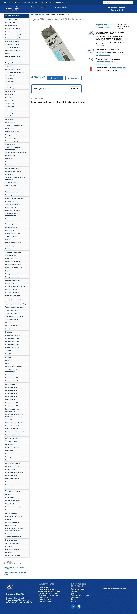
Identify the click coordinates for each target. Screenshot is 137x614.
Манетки (8, 249)
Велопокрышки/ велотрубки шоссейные (14, 415)
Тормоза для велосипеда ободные (16, 304)
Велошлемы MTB (11, 475)
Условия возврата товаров (80, 595)
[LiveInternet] (104, 585)
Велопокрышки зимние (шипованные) (12, 410)
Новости (74, 599)
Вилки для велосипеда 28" (14, 435)
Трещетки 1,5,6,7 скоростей (14, 316)
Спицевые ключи (10, 525)
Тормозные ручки (11, 313)
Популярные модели (15, 72)
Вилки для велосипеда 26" (14, 428)
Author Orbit (9, 100)
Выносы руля (9, 230)
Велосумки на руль (11, 135)
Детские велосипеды (12, 44)
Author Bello (9, 78)
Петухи (7, 271)
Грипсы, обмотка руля (12, 233)
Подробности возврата (103, 64)
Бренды (7, 2)
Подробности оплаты (103, 55)
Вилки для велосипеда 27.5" (14, 432)
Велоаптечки (9, 497)
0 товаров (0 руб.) (117, 10)
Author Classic (9, 82)
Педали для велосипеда (13, 261)
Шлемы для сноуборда (12, 555)
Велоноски (8, 454)
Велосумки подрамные (12, 138)
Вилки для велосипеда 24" (14, 425)
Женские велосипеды (12, 47)
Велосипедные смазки (12, 500)
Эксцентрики (9, 329)
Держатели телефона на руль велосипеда (15, 178)
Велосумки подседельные (13, 141)
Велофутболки (10, 469)
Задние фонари (10, 185)
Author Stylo (9, 119)
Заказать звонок (104, 27)
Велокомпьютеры (11, 162)
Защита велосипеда (12, 189)
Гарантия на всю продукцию (105, 61)
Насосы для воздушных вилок (15, 195)
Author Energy (9, 88)
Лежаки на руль (10, 246)
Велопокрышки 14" (11, 381)
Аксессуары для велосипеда (12, 148)
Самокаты (8, 53)
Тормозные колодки (11, 310)
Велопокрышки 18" (11, 387)
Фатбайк (8, 66)
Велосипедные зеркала (13, 171)
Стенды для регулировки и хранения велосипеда (14, 529)
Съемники (8, 534)
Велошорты (9, 482)
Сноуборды (9, 552)
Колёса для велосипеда (13, 242)
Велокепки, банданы (12, 447)
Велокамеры (9, 375)
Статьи (41, 2)
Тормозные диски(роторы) (14, 307)
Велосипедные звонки (12, 168)
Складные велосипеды (12, 56)
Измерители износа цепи (13, 507)
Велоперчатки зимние (12, 463)
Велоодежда (12, 441)
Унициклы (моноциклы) (13, 63)
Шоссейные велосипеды (13, 69)
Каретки (8, 239)
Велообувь (8, 457)
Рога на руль (9, 283)
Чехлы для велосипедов (13, 210)
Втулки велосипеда (11, 227)
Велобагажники (10, 155)
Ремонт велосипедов (54, 2)
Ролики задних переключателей (15, 286)
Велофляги (9, 174)
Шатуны (8, 322)
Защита (7, 488)
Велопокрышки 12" (11, 378)
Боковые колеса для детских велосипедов (14, 220)
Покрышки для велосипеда (12, 370)
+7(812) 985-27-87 (41, 7)
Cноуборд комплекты (12, 543)
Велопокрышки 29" (11, 406)
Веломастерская (14, 537)
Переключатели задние (13, 264)
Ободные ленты (10, 255)
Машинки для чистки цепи (13, 516)
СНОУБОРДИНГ (12, 540)
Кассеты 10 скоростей (12, 335)
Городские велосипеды (13, 41)
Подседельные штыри (12, 277)
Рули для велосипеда (12, 292)
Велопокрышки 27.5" (12, 399)
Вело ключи (9, 494)
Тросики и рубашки (11, 319)
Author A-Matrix (10, 75)
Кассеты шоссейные (12, 347)
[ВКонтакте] (73, 606)
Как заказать (100, 45)
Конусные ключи (10, 510)
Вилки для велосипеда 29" (14, 438)
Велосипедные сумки (15, 125)
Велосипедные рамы (12, 224)
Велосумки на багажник (13, 131)
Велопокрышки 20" (11, 390)
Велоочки (8, 460)
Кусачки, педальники (12, 513)
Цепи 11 (8, 357)
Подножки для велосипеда (14, 198)
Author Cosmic (10, 85)
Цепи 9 (7, 363)
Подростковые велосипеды (14, 50)
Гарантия (74, 593)
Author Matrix (9, 94)
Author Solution (10, 116)
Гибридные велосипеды (13, 28)
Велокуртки (9, 450)
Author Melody (10, 97)
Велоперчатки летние (12, 466)
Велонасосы (9, 165)
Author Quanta (10, 110)
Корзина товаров (118, 7)
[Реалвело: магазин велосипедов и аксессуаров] (13, 10)
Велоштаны (9, 485)
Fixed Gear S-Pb (10, 22)
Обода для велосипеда (13, 252)
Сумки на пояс (10, 144)
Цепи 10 (8, 354)
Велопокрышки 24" (11, 393)
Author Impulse (10, 91)
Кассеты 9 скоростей (12, 344)
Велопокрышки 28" (11, 403)
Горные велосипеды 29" (13, 38)
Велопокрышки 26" (11, 396)
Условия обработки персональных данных (115, 588)
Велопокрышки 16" (11, 384)
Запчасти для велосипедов (11, 215)
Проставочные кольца (12, 280)
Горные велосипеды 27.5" (13, 35)
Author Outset (9, 103)
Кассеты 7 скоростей (12, 338)
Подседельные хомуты (12, 274)
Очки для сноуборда (12, 549)
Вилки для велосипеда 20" (14, 422)
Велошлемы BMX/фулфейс (14, 472)
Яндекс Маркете (118, 68)
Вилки (9, 419)
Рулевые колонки (11, 289)
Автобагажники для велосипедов (16, 152)
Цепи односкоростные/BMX (14, 366)
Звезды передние (11, 236)
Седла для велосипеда (13, 295)
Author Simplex (10, 113)
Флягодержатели (10, 207)
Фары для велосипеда (12, 204)
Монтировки (9, 519)
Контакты (16, 2)
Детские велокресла (12, 182)
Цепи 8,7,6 (8, 360)
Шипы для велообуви (12, 325)
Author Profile (9, 106)
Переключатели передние (14, 267)
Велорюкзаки (9, 128)
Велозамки (8, 158)
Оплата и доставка (29, 2)
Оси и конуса (9, 258)
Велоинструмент (14, 491)
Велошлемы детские (12, 478)
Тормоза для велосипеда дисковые (13, 300)
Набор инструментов (12, 522)
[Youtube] (78, 606)
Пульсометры (9, 201)
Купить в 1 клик (73, 78)
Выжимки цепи (10, 503)
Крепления (9, 546)
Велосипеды (12, 19)
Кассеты (10, 332)
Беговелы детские (11, 25)
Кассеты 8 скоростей (12, 341)
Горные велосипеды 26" (13, 32)
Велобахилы (9, 444)
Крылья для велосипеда (13, 192)
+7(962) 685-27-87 (61, 7)
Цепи (9, 351)
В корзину (55, 78)
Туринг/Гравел (10, 60)
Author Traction (10, 122)
